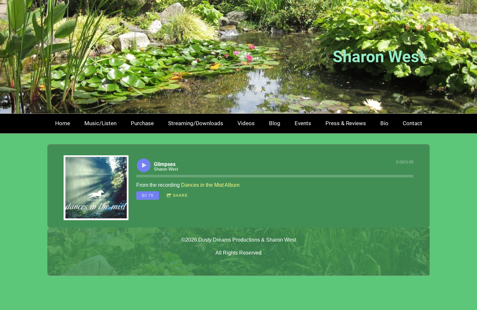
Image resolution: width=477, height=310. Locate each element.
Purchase (142, 123)
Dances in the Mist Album (210, 185)
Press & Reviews (345, 123)
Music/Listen (100, 123)
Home (62, 123)
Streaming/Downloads (195, 123)
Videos (246, 123)
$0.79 (147, 195)
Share (180, 195)
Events (303, 123)
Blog (274, 123)
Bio (384, 123)
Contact (412, 123)
